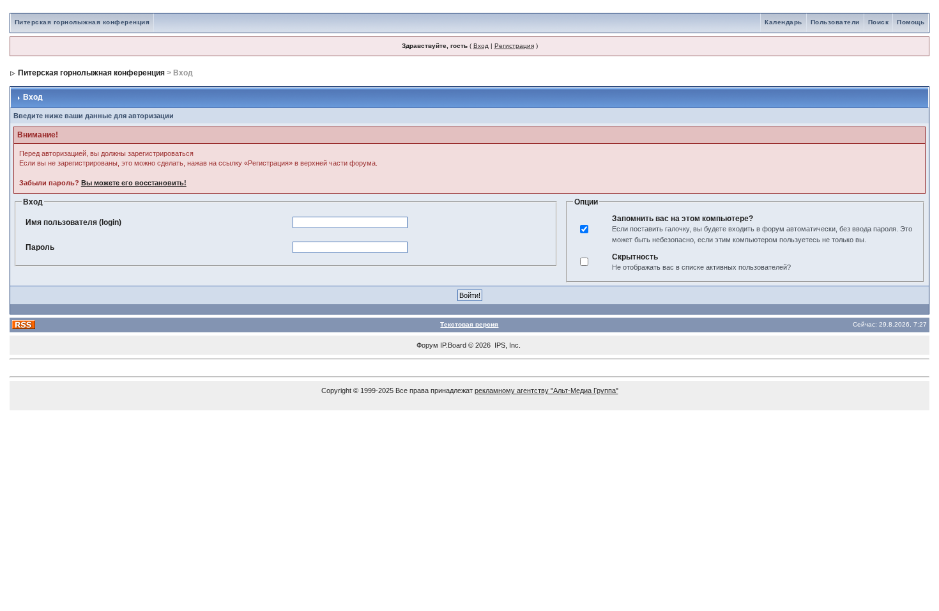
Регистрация (514, 45)
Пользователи (835, 22)
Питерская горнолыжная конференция (82, 22)
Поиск (878, 22)
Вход (481, 45)
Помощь (910, 22)
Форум (427, 345)
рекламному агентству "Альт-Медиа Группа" (546, 390)
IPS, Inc (506, 345)
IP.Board (453, 345)
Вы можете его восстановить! (134, 183)
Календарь (783, 22)
